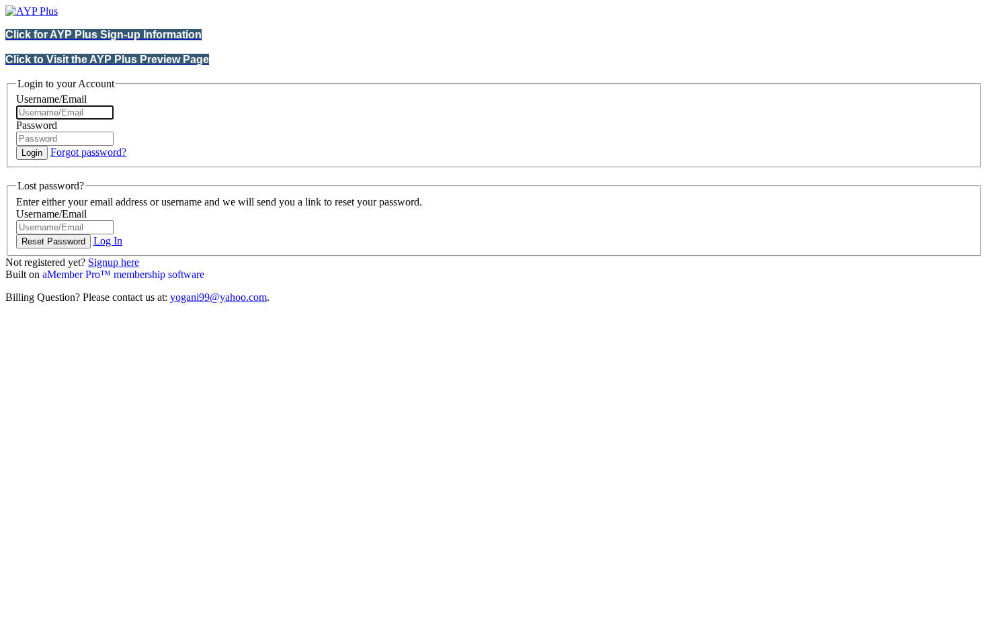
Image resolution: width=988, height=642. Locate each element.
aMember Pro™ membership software (123, 274)
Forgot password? (88, 152)
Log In (107, 240)
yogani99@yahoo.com (218, 297)
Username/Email (51, 99)
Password (36, 125)
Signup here (113, 262)
